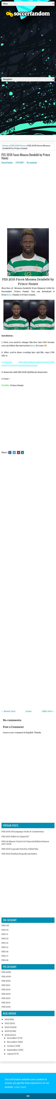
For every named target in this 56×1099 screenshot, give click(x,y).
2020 (7, 1027)
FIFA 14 (4, 943)
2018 (7, 1035)
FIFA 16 (4, 951)
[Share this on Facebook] (9, 452)
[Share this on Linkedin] (22, 452)
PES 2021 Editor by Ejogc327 (15, 836)
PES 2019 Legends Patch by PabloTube (19, 849)
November (12, 1042)
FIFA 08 (5, 925)
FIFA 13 (4, 938)
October (11, 1046)
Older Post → (48, 711)
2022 (7, 1019)
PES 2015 (5, 1002)
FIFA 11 (4, 934)
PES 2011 (5, 985)
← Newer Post (8, 711)
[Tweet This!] (14, 452)
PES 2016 (5, 1007)
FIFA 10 (5, 930)
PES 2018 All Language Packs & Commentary (22, 831)
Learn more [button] (20, 1087)
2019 (7, 1031)
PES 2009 (6, 976)
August (10, 1054)
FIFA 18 (4, 960)
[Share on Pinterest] (18, 452)
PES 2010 (6, 981)
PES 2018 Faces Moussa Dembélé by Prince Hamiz (25, 156)
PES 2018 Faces (17, 145)
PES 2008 (6, 972)
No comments (32, 162)
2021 (7, 1023)
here (9, 295)
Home (5, 145)
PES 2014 (5, 998)
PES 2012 (5, 989)
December (12, 1038)
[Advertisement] (28, 46)
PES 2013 (5, 994)
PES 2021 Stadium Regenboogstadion (19, 854)
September (12, 1050)
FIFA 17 (4, 956)
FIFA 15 (4, 947)
